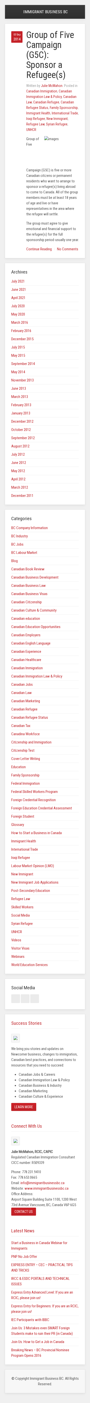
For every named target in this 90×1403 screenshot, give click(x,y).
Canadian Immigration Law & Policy (36, 676)
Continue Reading (39, 249)
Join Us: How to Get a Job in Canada (37, 1342)
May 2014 (18, 372)
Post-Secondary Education (30, 890)
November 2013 (22, 380)
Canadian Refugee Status (29, 717)
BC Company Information (29, 528)
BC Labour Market (24, 552)
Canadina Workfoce (25, 734)
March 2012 (19, 487)
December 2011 (22, 495)
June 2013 (18, 388)
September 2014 (23, 363)
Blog (14, 561)
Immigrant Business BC (45, 11)
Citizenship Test (22, 750)
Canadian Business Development (34, 577)
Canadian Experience (26, 651)
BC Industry (19, 536)
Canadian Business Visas (29, 594)
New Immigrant (57, 119)
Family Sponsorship (64, 108)
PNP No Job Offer (24, 1256)
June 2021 (18, 289)
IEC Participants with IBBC (30, 1320)
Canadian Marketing (25, 701)
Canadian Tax (20, 725)
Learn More (23, 1107)
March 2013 (19, 396)
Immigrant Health (38, 113)
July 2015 (18, 347)
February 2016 (21, 331)
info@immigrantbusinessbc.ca (42, 1183)
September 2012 (23, 438)
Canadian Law (21, 693)
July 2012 (18, 454)
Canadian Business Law (28, 585)
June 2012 (18, 462)
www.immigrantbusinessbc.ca (46, 1188)
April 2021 (18, 298)
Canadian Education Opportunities (35, 627)
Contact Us (23, 1212)
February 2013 (21, 405)
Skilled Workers (22, 907)
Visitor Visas (20, 948)
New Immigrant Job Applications (34, 882)
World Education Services (29, 965)
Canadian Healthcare (26, 660)
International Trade (65, 113)
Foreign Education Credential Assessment (41, 808)
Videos (16, 940)
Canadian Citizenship (26, 602)
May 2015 (18, 355)
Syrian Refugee (57, 124)
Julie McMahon (51, 86)
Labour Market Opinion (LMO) (32, 866)
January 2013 (20, 413)
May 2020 (18, 314)
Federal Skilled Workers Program (34, 791)
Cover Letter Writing (25, 758)
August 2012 (20, 446)
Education (18, 767)
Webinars (17, 956)
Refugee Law (35, 124)
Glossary (17, 824)
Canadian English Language (30, 643)
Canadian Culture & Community (33, 610)
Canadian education (25, 618)
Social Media (20, 915)
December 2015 (22, 339)
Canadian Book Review (27, 569)
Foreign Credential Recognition (33, 800)
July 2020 (18, 306)
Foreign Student (22, 816)
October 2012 (21, 429)
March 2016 (19, 322)
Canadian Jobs (22, 684)
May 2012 (18, 471)
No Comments (67, 249)
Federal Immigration (25, 783)
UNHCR (31, 130)
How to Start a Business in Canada (36, 833)
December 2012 (22, 421)
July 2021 (18, 281)
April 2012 (18, 479)
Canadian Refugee (46, 102)
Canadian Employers (25, 635)
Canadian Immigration (41, 91)
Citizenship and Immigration (31, 742)
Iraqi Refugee (35, 119)
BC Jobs (17, 544)
